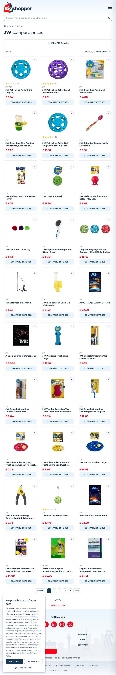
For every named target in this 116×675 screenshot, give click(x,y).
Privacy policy (63, 666)
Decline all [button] (33, 661)
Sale (82, 639)
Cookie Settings (22, 653)
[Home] (6, 26)
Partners (93, 666)
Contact (83, 645)
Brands (82, 634)
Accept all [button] (14, 661)
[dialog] (24, 633)
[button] (24, 667)
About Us (79, 666)
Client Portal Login (58, 670)
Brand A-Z (14, 26)
